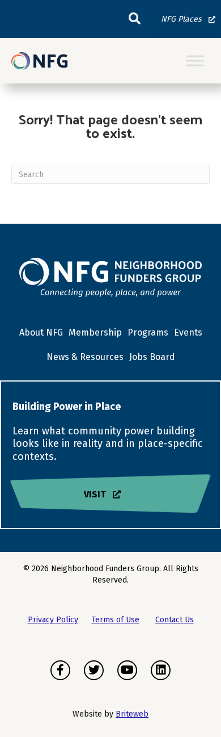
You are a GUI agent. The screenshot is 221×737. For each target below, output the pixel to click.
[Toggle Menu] (195, 61)
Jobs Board (152, 356)
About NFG (41, 332)
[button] (134, 19)
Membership (95, 332)
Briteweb (132, 714)
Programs (148, 332)
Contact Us (174, 620)
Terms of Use (115, 620)
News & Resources (85, 356)
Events (188, 332)
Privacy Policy (53, 620)
